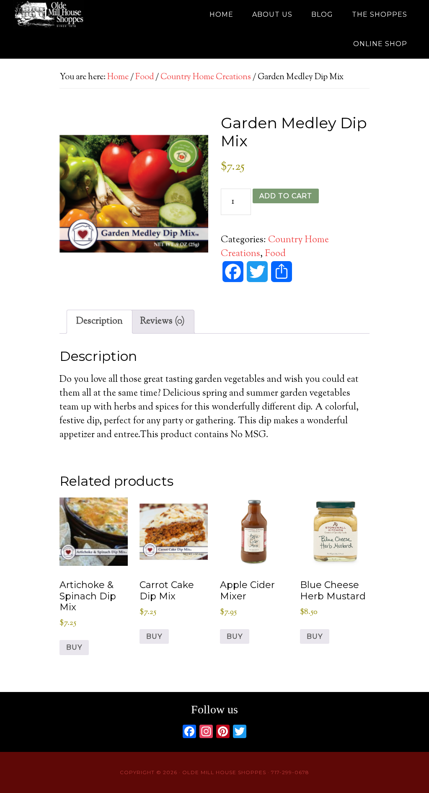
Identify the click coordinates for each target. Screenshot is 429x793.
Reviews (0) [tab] (162, 321)
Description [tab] (99, 321)
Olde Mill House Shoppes (88, 14)
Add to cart (285, 196)
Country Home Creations (205, 77)
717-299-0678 (290, 772)
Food (144, 77)
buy (74, 647)
